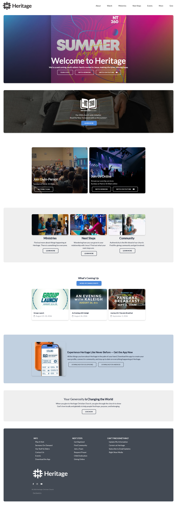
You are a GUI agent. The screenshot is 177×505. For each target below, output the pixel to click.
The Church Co (37, 493)
